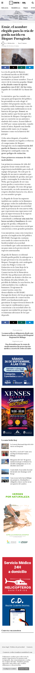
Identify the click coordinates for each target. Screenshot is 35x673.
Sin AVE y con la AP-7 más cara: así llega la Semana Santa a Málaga (21, 453)
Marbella (15, 8)
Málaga (4, 8)
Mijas (25, 8)
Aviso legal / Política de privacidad (13, 647)
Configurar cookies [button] (9, 669)
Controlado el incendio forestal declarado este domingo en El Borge (21, 472)
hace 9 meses (22, 43)
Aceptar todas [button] (23, 669)
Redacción (11, 43)
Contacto (29, 647)
